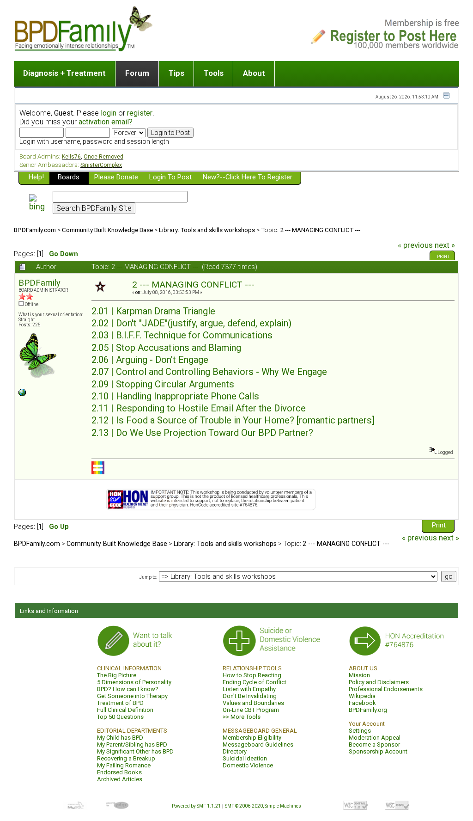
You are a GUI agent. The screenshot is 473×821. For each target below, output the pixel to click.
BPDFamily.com (35, 229)
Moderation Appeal (374, 737)
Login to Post (170, 177)
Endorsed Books (119, 772)
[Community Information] (22, 394)
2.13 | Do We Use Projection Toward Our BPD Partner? (202, 432)
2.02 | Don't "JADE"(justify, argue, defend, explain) (191, 323)
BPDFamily (39, 283)
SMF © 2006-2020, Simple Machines (263, 806)
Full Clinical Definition (125, 709)
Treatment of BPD (120, 702)
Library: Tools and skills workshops (207, 229)
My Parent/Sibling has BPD (132, 744)
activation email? (106, 121)
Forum (137, 73)
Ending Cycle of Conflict (254, 682)
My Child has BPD (120, 737)
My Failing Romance (124, 765)
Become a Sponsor (374, 744)
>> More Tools (242, 716)
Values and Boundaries (253, 702)
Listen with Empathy (249, 689)
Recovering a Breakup (126, 758)
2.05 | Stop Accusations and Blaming (166, 347)
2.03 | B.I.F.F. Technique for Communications (182, 335)
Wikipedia (362, 695)
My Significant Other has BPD (135, 751)
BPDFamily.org (368, 709)
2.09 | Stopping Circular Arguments (162, 384)
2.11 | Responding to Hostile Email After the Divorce (198, 408)
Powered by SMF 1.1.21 (196, 806)
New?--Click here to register (247, 177)
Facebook (362, 702)
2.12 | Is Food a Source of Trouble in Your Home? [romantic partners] (233, 420)
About (254, 73)
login (108, 113)
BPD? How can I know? (127, 689)
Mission (359, 675)
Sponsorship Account (378, 751)
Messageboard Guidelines (258, 744)
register (139, 113)
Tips (176, 73)
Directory (235, 751)
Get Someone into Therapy (132, 695)
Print (443, 256)
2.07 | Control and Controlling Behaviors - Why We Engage (209, 371)
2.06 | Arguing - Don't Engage (149, 359)
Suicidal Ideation (245, 758)
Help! (36, 177)
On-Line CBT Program (251, 709)
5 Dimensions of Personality (134, 682)
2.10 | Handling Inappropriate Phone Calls (175, 396)
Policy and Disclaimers (379, 682)
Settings (360, 730)
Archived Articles (119, 779)
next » (445, 245)
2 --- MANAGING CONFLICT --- (320, 229)
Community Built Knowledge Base (107, 229)
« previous (415, 245)
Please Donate (116, 177)
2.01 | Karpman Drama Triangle (153, 311)
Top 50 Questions (120, 716)
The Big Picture (116, 675)
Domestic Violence (248, 765)
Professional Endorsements (386, 689)
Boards (68, 177)
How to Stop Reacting (252, 675)
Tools (214, 73)
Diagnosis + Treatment (64, 73)
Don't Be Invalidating (250, 695)
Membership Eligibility (252, 737)
